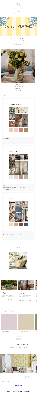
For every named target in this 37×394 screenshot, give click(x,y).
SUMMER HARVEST (7, 138)
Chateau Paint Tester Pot (5, 331)
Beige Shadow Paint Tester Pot (23, 331)
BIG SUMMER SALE (18, 26)
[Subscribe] (26, 350)
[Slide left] (17, 90)
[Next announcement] (35, 1)
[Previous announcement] (2, 1)
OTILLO (4, 185)
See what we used (6, 142)
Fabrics (18, 270)
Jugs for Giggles (18, 84)
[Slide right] (20, 90)
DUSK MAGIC (6, 232)
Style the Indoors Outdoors (6, 292)
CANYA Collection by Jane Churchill (24, 292)
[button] (2, 6)
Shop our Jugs (17, 88)
